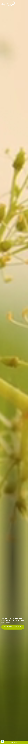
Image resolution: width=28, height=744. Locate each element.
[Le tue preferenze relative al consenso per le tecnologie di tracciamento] (2, 741)
